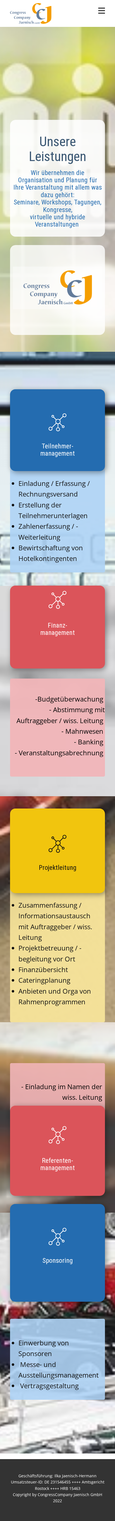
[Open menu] (101, 10)
